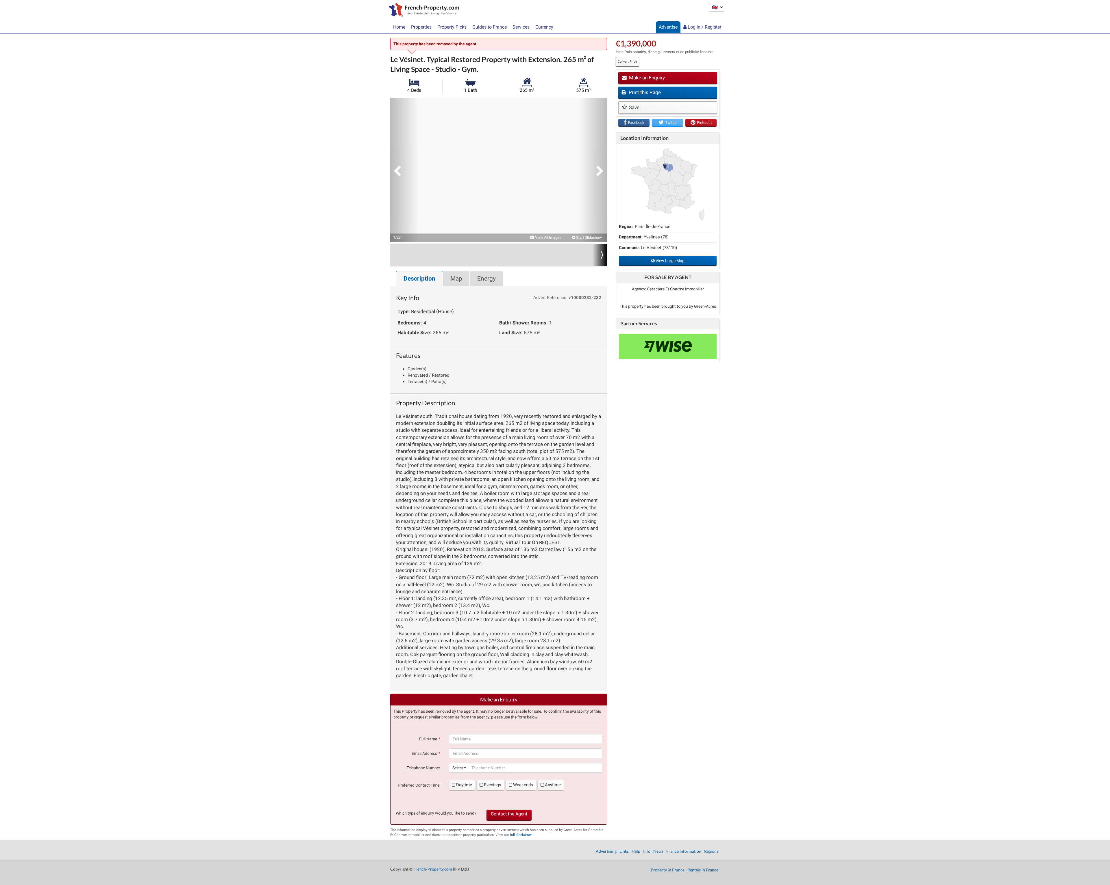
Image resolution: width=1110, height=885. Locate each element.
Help (636, 851)
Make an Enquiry (646, 78)
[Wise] (668, 346)
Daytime (464, 784)
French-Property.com (432, 869)
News (658, 851)
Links (624, 851)
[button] (404, 170)
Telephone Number (423, 767)
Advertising (606, 851)
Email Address (424, 753)
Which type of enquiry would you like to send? (436, 813)
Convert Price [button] (627, 62)
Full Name (428, 739)
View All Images (547, 237)
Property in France (667, 869)
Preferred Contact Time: (419, 785)
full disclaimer (521, 835)
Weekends (523, 784)
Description (419, 278)
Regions (711, 851)
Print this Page (644, 92)
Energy (486, 278)
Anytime (553, 784)
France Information (683, 851)
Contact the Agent (509, 814)
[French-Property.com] (422, 10)
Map (456, 278)
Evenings (492, 784)
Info (646, 851)
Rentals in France (702, 869)
